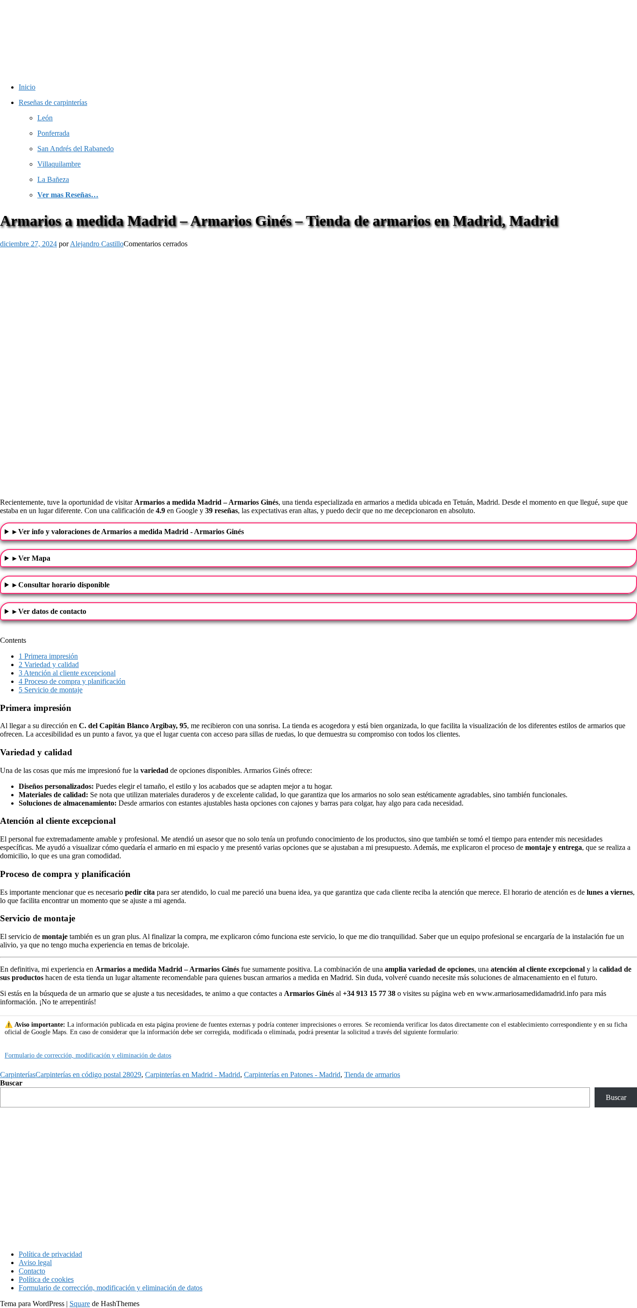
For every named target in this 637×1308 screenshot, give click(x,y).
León (45, 118)
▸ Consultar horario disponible (61, 585)
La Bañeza (53, 179)
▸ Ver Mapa (31, 558)
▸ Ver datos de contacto (49, 611)
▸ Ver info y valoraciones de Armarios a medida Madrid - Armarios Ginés (128, 532)
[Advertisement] (318, 1177)
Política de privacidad (50, 1254)
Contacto (32, 1271)
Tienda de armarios (372, 1074)
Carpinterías (17, 1074)
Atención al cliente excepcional (67, 673)
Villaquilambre (59, 164)
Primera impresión (48, 656)
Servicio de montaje (51, 690)
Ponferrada (53, 133)
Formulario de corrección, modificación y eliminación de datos (88, 1055)
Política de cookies (46, 1279)
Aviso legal (35, 1262)
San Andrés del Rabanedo (75, 149)
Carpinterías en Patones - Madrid (292, 1074)
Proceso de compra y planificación (72, 681)
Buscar (11, 1083)
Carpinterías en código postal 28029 (88, 1074)
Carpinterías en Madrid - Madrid (192, 1074)
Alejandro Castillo (97, 244)
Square (79, 1304)
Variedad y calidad (49, 664)
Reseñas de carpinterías (53, 102)
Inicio (27, 87)
